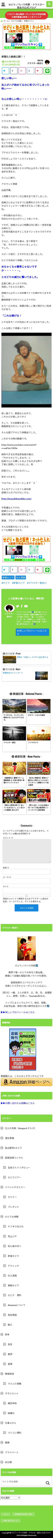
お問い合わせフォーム (11, 1520)
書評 (10, 1354)
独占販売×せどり (13, 1148)
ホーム (6, 1514)
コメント (8, 838)
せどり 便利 (14, 1295)
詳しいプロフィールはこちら (31, 632)
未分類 (8, 1462)
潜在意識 (9, 1138)
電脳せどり (13, 1285)
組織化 (11, 1413)
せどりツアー (14, 1177)
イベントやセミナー (15, 1187)
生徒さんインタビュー (19, 1167)
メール (7, 877)
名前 (6, 867)
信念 (10, 1344)
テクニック (13, 1265)
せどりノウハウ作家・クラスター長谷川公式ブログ (26, 6)
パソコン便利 (14, 1432)
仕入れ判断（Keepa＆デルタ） (21, 1128)
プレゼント (13, 1206)
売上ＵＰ (12, 1236)
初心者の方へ (14, 1246)
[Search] (48, 1483)
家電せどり (8, 577)
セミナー (12, 1197)
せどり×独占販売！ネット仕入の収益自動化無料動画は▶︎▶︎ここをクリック (27, 15)
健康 (7, 1442)
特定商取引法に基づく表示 (23, 1514)
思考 (7, 1334)
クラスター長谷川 (35, 63)
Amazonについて (16, 1305)
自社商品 (12, 1314)
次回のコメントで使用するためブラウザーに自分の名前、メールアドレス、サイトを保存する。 (25, 900)
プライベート (12, 1452)
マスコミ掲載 (14, 1383)
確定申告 (12, 1403)
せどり (6, 582)
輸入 (10, 1324)
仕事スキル (10, 1423)
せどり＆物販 (12, 1216)
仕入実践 (20, 577)
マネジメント (12, 1393)
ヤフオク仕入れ (16, 1226)
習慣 (10, 1364)
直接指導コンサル (14, 1157)
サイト (6, 886)
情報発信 (9, 1373)
